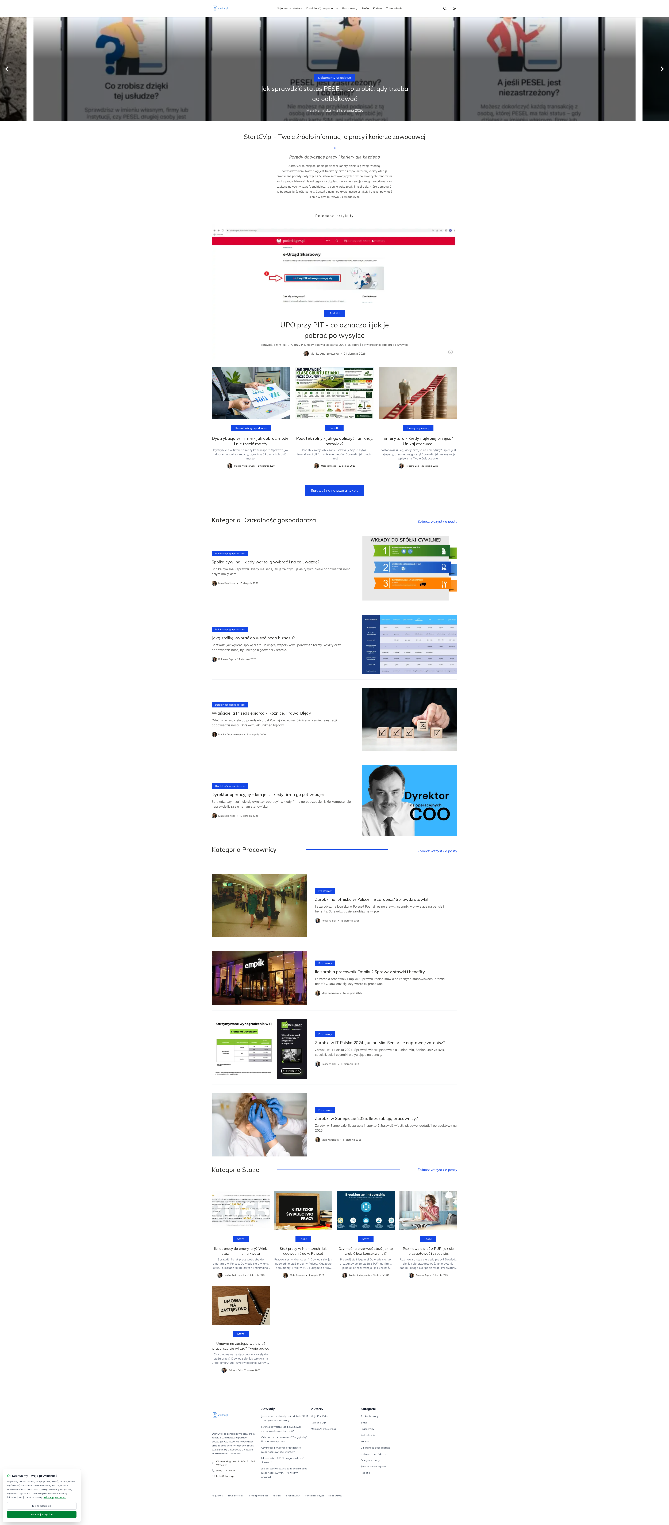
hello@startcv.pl (225, 1476)
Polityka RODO (292, 1495)
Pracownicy (349, 8)
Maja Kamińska (319, 1416)
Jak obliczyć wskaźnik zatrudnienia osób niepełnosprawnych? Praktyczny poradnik (284, 1472)
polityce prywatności (54, 1497)
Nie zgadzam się (41, 1505)
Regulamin (217, 1495)
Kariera (377, 8)
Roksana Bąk (318, 1422)
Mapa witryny (335, 1495)
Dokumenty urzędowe (373, 1454)
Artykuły (268, 1409)
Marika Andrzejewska (323, 1428)
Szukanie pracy (369, 1416)
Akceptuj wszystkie (42, 1514)
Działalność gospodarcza (322, 8)
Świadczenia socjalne (373, 1466)
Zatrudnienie (394, 8)
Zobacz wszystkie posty (437, 521)
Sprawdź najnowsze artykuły (334, 490)
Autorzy (317, 1409)
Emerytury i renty (334, 78)
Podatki (335, 313)
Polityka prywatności (258, 1495)
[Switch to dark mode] (454, 8)
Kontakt (276, 1495)
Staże (365, 8)
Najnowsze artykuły (289, 8)
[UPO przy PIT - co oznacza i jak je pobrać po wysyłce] (334, 293)
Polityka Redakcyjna (314, 1495)
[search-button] (445, 8)
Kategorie (368, 1409)
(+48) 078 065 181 (226, 1470)
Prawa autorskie (235, 1495)
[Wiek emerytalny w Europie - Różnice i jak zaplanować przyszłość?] (334, 69)
